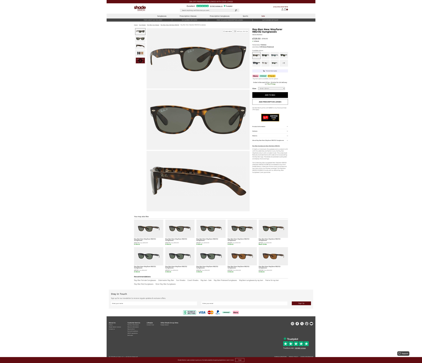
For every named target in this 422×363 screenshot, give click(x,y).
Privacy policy (293, 356)
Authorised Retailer (270, 20)
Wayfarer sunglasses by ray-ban (251, 280)
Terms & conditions (280, 356)
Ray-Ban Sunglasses (153, 25)
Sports (245, 16)
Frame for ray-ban (272, 280)
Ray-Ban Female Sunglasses (145, 280)
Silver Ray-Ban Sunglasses (166, 284)
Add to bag (270, 95)
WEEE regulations (132, 333)
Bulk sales (130, 335)
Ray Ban (281, 151)
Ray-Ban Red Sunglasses (143, 284)
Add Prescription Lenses (270, 102)
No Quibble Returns (189, 20)
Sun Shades (180, 280)
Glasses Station (165, 325)
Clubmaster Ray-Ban (166, 280)
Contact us (112, 329)
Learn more (230, 360)
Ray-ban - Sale (206, 280)
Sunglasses (161, 16)
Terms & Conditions (132, 331)
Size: (254, 89)
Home (136, 25)
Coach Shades (192, 280)
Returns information (133, 327)
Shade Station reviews (115, 327)
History (111, 325)
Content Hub (150, 325)
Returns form (131, 329)
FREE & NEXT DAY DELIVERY (153, 20)
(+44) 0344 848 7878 (280, 7)
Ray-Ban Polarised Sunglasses (225, 280)
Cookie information (306, 356)
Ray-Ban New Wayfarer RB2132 (170, 25)
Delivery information (133, 325)
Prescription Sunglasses (220, 16)
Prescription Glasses (188, 16)
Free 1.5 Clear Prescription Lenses (230, 20)
